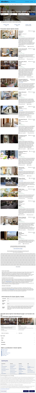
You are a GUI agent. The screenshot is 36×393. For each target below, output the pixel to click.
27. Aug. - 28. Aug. (6, 24)
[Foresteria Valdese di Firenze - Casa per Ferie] (18, 84)
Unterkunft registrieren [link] (4, 366)
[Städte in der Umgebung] (9, 333)
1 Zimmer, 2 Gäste (23, 14)
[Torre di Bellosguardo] (18, 238)
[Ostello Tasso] (18, 194)
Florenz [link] (15, 4)
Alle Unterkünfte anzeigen (18, 248)
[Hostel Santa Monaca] (18, 112)
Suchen (32, 14)
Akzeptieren (32, 391)
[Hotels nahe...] (26, 333)
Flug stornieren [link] (29, 369)
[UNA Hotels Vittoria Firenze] (18, 69)
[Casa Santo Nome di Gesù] (18, 126)
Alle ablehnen (26, 391)
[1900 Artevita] (18, 171)
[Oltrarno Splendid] (18, 223)
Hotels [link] (5, 4)
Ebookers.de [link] (2, 4)
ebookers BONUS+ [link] (3, 373)
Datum (3, 14)
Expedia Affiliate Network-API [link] (5, 369)
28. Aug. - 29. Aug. (17, 24)
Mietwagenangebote (9, 281)
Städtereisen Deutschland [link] (13, 371)
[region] (18, 383)
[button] (18, 338)
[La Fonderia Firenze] (18, 142)
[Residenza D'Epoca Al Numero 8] (18, 158)
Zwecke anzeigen (3, 391)
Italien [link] (10, 4)
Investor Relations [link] (3, 370)
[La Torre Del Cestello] (18, 54)
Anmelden (31, 1)
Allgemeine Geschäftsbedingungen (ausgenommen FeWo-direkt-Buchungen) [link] (22, 369)
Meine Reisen (27, 1)
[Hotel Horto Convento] (18, 38)
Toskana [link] (13, 4)
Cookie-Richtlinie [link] (21, 366)
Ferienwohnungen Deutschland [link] (12, 367)
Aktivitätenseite (12, 289)
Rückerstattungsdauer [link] (30, 370)
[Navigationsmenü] (34, 2)
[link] (18, 349)
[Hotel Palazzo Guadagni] (18, 208)
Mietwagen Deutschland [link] (13, 368)
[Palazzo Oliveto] (18, 182)
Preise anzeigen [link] (21, 82)
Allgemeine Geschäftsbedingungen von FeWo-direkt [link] (22, 374)
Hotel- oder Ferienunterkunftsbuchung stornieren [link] (30, 367)
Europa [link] (7, 4)
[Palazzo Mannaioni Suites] (18, 98)
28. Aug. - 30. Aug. (28, 24)
